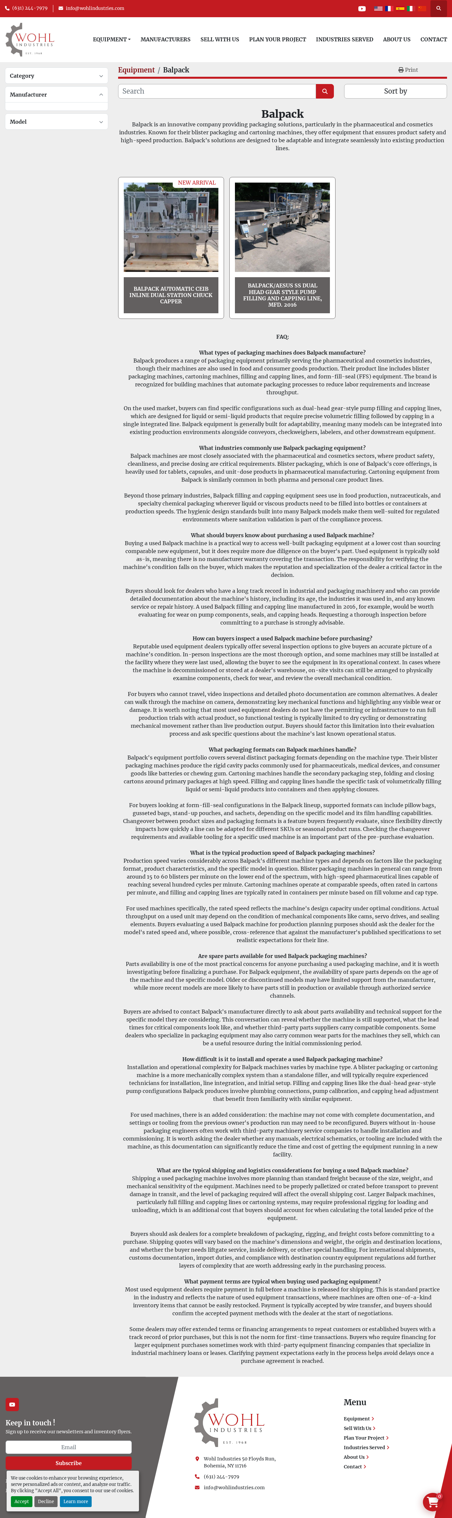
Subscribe (69, 1463)
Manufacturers (166, 39)
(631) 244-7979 (30, 8)
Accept (22, 1501)
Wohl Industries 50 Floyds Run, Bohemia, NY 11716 (240, 1462)
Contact (434, 39)
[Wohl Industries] (229, 1422)
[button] (112, 39)
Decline (46, 1501)
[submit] (325, 91)
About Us (397, 39)
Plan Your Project (277, 39)
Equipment (110, 39)
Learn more (76, 1501)
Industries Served (344, 39)
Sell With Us (220, 39)
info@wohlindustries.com (95, 8)
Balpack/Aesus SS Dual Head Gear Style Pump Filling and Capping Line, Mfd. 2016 (282, 295)
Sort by (395, 91)
